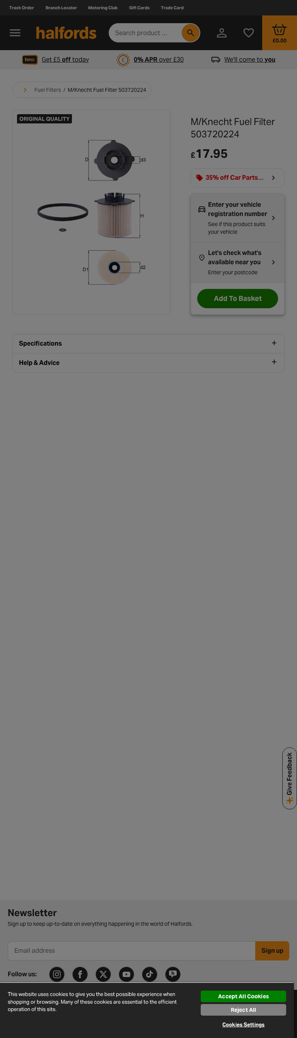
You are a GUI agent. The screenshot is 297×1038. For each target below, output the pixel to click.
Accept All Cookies (243, 996)
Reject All (243, 1009)
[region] (147, 1010)
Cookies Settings (243, 1024)
